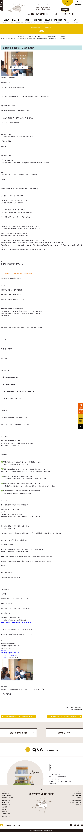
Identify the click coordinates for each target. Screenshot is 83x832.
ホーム (3, 791)
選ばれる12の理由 (6, 795)
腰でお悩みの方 (6, 800)
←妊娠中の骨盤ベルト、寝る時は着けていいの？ (19, 717)
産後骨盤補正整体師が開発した (10, 653)
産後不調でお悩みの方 (7, 798)
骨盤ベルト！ (5, 650)
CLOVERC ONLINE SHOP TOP (8, 37)
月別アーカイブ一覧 (30, 38)
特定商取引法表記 (76, 800)
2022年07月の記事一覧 (42, 38)
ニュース (79, 791)
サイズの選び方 (6, 804)
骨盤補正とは (5, 793)
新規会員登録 (77, 793)
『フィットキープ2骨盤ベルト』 (10, 655)
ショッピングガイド (76, 795)
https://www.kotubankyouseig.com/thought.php (16, 622)
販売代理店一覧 (6, 816)
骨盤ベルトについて (42, 37)
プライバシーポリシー (75, 802)
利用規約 (79, 798)
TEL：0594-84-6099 (54, 779)
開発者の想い (5, 802)
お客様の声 (4, 811)
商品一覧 (4, 809)
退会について (77, 804)
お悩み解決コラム (21, 37)
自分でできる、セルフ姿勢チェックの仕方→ (64, 717)
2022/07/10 (78, 710)
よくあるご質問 (6, 814)
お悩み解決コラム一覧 (31, 37)
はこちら (3, 657)
